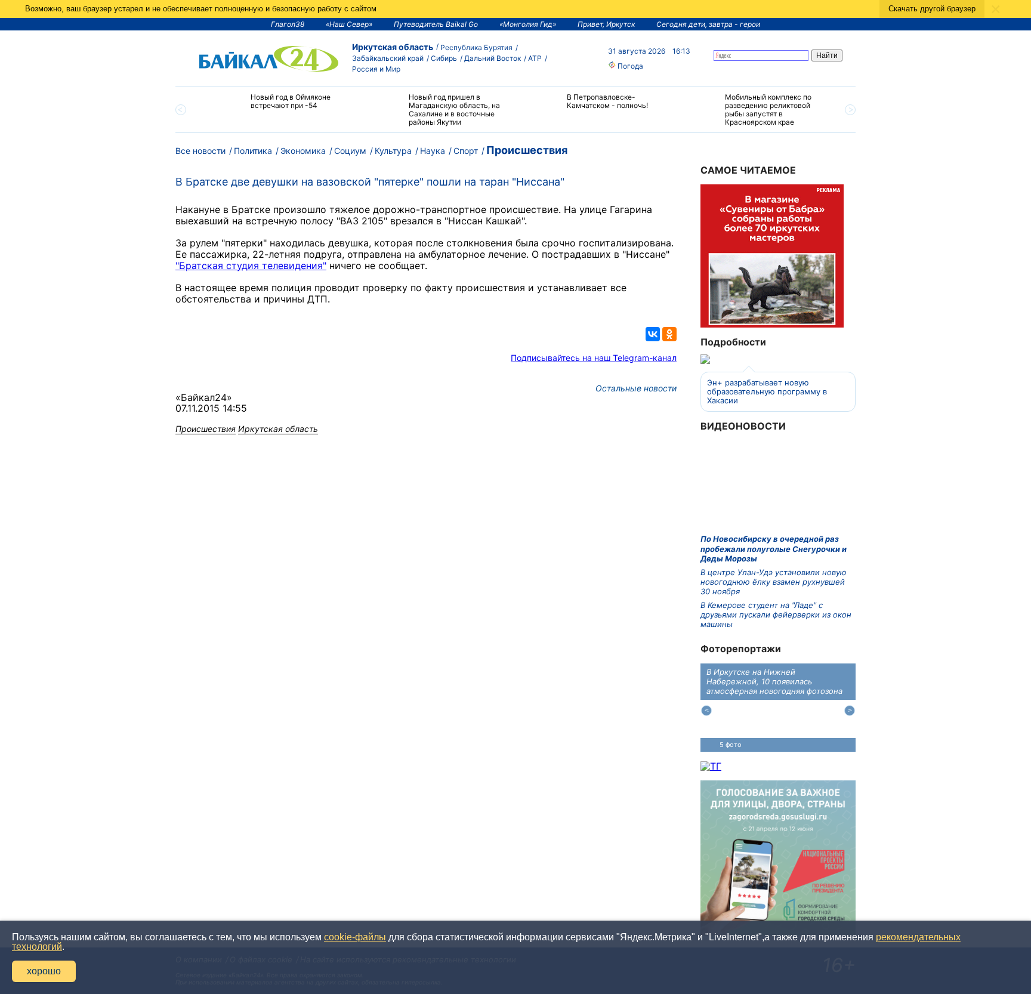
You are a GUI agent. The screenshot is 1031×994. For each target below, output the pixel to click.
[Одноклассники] (669, 334)
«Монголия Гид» (527, 24)
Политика (253, 151)
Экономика (303, 151)
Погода (629, 65)
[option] (278, 106)
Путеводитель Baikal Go (436, 24)
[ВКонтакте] (653, 334)
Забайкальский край (388, 58)
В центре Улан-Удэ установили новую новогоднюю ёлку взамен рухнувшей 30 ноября (773, 582)
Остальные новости (636, 388)
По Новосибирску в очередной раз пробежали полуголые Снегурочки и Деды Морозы (773, 548)
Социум (350, 151)
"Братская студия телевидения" (250, 265)
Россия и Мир (376, 68)
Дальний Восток (492, 58)
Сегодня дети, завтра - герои (708, 24)
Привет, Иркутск (606, 24)
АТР (535, 58)
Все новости (200, 151)
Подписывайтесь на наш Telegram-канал (594, 358)
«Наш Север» (349, 24)
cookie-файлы (355, 937)
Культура (393, 151)
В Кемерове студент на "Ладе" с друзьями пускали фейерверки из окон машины (775, 614)
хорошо (44, 971)
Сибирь (444, 58)
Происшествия (526, 150)
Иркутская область (392, 47)
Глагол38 (287, 24)
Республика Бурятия (476, 47)
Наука (432, 151)
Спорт (465, 151)
